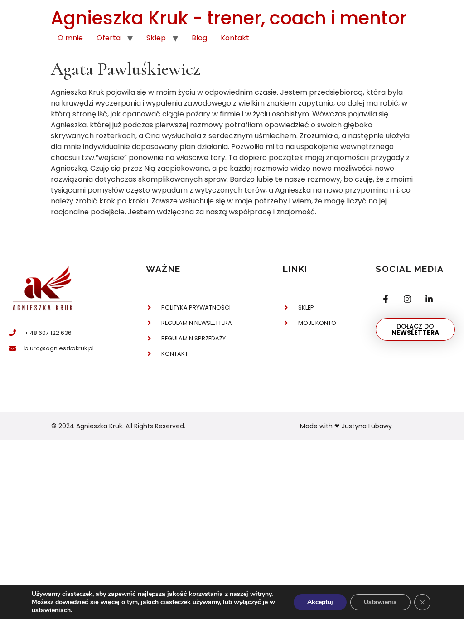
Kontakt (235, 38)
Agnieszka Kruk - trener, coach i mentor (228, 18)
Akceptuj (320, 602)
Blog (199, 38)
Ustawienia (380, 602)
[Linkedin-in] (429, 299)
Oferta (109, 38)
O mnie (70, 38)
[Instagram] (407, 299)
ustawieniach (51, 610)
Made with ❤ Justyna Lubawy (346, 425)
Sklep (156, 38)
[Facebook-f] (385, 299)
